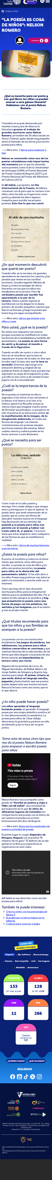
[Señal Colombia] (14, 1101)
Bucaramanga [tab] (41, 954)
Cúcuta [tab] (8, 961)
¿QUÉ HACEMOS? (37, 1061)
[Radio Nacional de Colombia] (13, 1108)
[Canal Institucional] (38, 1101)
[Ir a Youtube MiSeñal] (19, 1076)
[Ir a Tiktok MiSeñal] (26, 1076)
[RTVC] (26, 1094)
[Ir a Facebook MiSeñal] (12, 1076)
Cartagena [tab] (44, 961)
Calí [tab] (33, 961)
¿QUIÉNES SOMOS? (16, 1061)
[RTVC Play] (38, 1114)
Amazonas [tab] (33, 967)
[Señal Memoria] (13, 1114)
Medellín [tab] (20, 967)
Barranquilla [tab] (22, 961)
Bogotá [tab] (9, 954)
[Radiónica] (38, 1107)
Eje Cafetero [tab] (24, 954)
